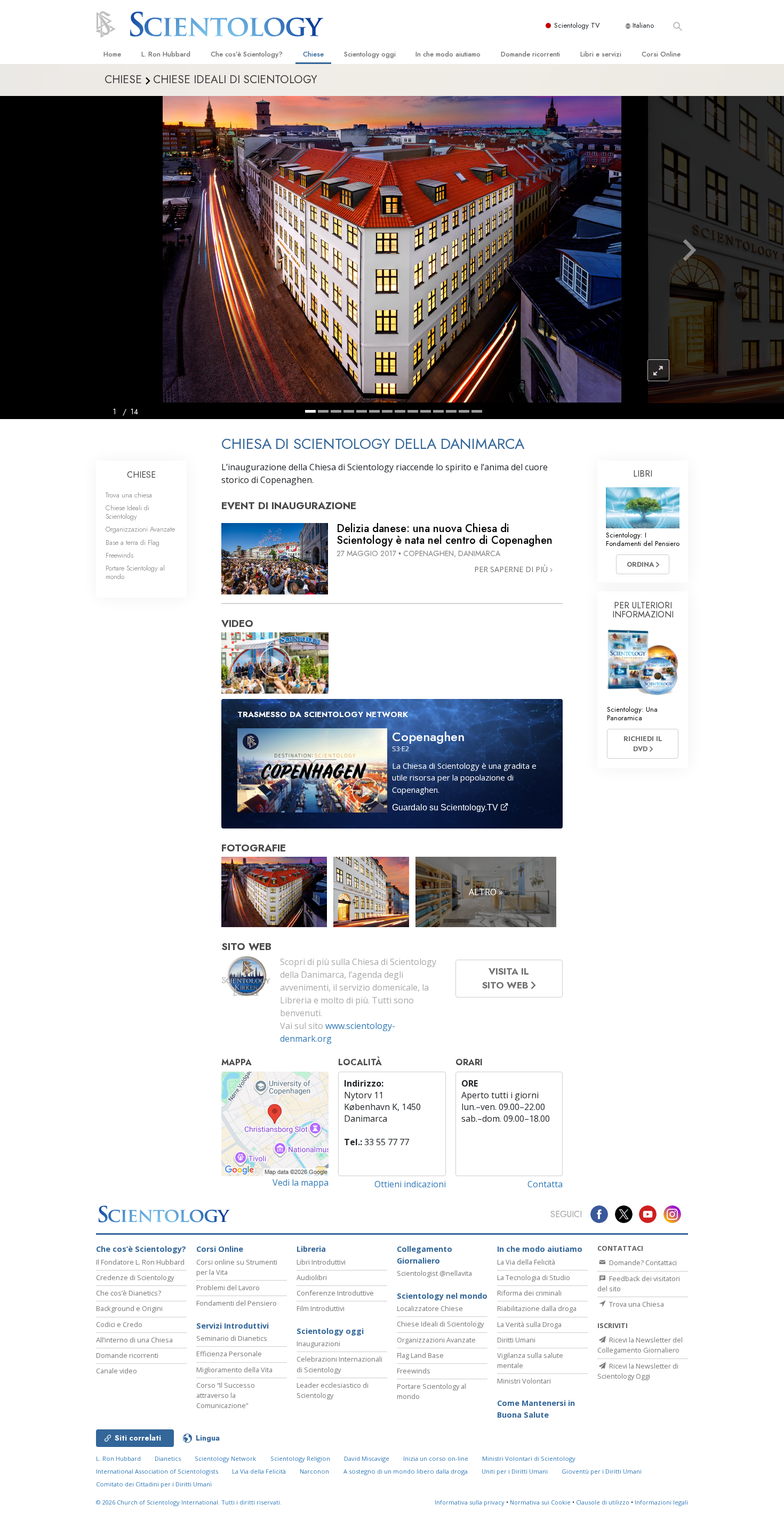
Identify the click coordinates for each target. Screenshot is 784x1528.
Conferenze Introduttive (335, 1293)
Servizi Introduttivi (232, 1326)
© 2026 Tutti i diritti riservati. (189, 1502)
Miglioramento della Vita (234, 1369)
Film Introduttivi (321, 1308)
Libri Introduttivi (321, 1262)
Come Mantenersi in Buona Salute (536, 1409)
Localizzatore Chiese (430, 1308)
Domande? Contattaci (642, 1262)
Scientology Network (225, 1458)
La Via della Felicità (526, 1262)
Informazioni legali (661, 1502)
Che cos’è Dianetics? (128, 1293)
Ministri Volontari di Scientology (528, 1458)
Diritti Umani (516, 1340)
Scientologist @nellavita (434, 1273)
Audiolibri (312, 1277)
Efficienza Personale (229, 1353)
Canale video (116, 1371)
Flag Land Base (420, 1355)
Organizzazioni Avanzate (140, 529)
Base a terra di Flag (132, 542)
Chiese (313, 54)
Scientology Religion (300, 1458)
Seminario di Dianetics (231, 1338)
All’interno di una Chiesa (134, 1340)
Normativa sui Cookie (540, 1502)
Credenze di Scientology (135, 1277)
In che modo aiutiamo (448, 54)
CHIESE (141, 475)
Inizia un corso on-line (435, 1458)
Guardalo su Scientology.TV (446, 807)
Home (112, 54)
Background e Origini (129, 1308)
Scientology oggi (370, 54)
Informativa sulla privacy (470, 1502)
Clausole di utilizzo (602, 1502)
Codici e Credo (119, 1324)
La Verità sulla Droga (529, 1324)
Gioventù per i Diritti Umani (602, 1471)
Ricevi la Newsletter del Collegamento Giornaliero (640, 1345)
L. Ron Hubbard (165, 54)
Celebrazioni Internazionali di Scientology (339, 1364)
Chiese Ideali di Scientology (127, 512)
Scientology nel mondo (442, 1296)
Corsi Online (661, 54)
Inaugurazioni (318, 1343)
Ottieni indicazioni (410, 1184)
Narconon (314, 1471)
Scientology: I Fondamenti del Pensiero (642, 539)
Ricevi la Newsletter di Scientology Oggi (637, 1371)
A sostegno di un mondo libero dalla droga (405, 1471)
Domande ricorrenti (530, 54)
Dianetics (168, 1458)
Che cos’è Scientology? (247, 54)
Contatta (545, 1184)
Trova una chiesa (129, 495)
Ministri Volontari (524, 1381)
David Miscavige (366, 1458)
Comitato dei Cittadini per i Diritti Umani (154, 1484)
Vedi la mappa (301, 1182)
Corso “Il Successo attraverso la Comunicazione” (225, 1395)
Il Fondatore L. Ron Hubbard (140, 1262)
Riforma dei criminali (529, 1293)
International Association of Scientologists (157, 1471)
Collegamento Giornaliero (424, 1255)
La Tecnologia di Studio (533, 1277)
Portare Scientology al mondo (135, 572)
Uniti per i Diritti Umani (515, 1471)
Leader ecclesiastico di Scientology (333, 1390)
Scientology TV (577, 25)
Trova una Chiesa (635, 1304)
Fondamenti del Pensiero (236, 1303)
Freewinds (119, 555)
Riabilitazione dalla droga (537, 1308)
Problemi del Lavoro (228, 1287)
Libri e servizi (600, 54)
